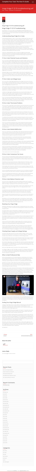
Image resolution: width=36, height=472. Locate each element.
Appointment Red (23, 470)
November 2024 (6, 429)
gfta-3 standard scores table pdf (9, 371)
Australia (6, 10)
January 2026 (6, 403)
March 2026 (6, 399)
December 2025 (6, 405)
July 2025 (5, 414)
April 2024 (5, 442)
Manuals (5, 458)
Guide (5, 454)
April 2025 (5, 420)
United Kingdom (6, 461)
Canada (5, 452)
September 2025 (6, 410)
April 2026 (5, 397)
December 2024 (6, 427)
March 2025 (6, 422)
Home (3, 10)
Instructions (6, 456)
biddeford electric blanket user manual (10, 375)
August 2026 (6, 392)
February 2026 (6, 401)
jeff (3, 23)
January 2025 (6, 425)
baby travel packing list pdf (8, 373)
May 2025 (5, 418)
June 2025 (5, 416)
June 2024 (5, 438)
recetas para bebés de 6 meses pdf (9, 377)
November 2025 (6, 407)
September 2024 (6, 433)
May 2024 (5, 440)
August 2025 (6, 412)
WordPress (15, 470)
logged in (7, 353)
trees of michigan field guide (8, 369)
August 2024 (6, 435)
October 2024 (6, 431)
